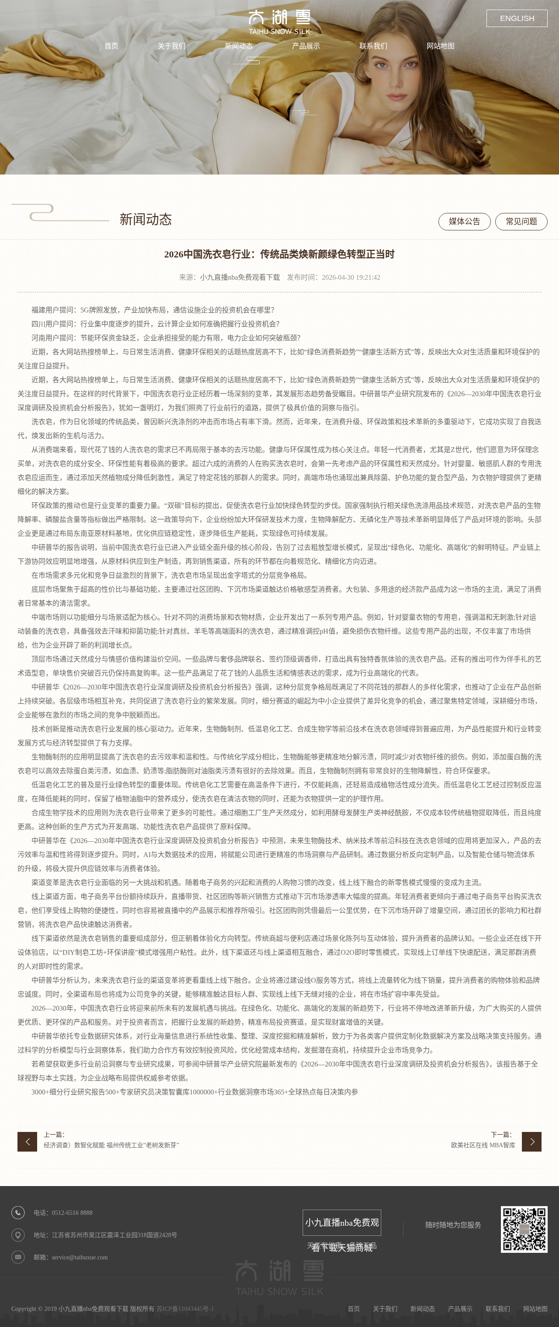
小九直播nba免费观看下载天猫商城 (342, 1227)
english (517, 18)
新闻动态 (239, 46)
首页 (111, 46)
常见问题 (521, 221)
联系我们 (373, 46)
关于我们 (172, 46)
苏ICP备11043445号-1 (185, 1309)
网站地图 (441, 46)
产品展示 (306, 46)
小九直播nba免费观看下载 (240, 277)
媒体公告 (464, 221)
